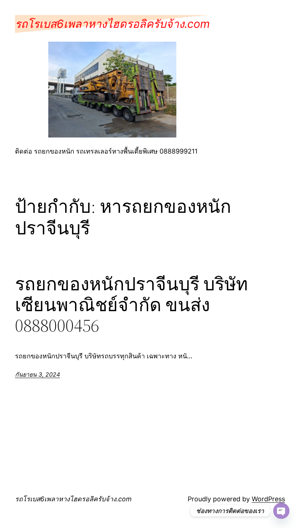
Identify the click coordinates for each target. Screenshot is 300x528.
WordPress (268, 499)
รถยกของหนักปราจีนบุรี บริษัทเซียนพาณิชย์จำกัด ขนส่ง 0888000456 (131, 305)
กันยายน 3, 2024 (37, 374)
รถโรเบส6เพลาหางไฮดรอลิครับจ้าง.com (112, 23)
